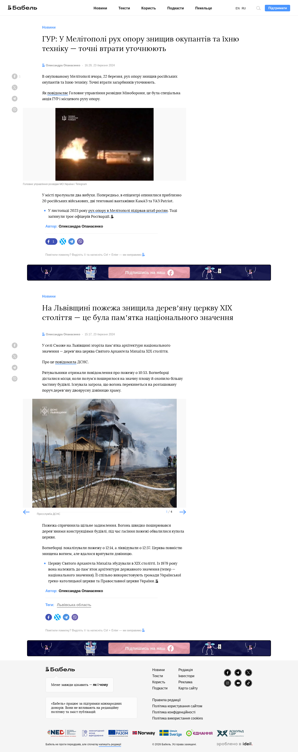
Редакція (185, 670)
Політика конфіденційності (173, 712)
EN (238, 8)
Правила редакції (166, 700)
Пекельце (203, 8)
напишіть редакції (110, 744)
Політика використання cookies (177, 718)
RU (244, 8)
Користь (148, 8)
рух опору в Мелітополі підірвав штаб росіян (128, 210)
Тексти (124, 8)
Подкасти (175, 8)
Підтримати (277, 8)
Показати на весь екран (29, 406)
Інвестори (186, 676)
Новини (100, 8)
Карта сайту (188, 688)
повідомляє (57, 93)
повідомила (65, 362)
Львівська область (74, 605)
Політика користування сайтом (177, 706)
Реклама (185, 682)
